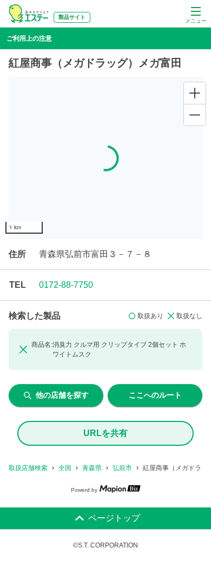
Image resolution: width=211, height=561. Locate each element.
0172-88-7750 (66, 284)
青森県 (92, 468)
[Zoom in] (195, 93)
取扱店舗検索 (28, 468)
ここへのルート (155, 395)
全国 (64, 468)
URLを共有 (105, 433)
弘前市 (122, 468)
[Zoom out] (195, 115)
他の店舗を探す (62, 395)
